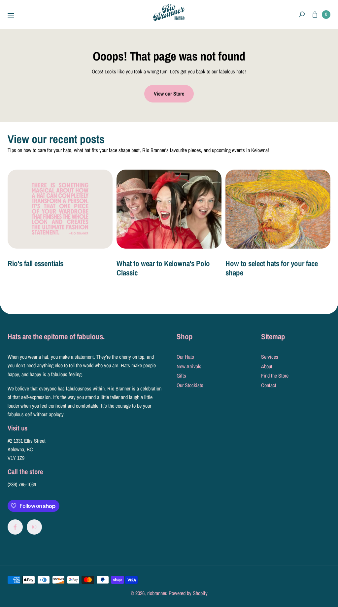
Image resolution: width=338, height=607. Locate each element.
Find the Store (274, 375)
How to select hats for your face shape (271, 268)
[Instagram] (34, 527)
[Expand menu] (11, 16)
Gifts (181, 375)
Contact (268, 385)
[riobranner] (169, 12)
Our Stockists (190, 385)
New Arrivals (189, 366)
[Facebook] (15, 527)
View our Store (169, 93)
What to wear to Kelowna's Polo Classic (163, 268)
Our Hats (185, 356)
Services (269, 356)
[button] (301, 14)
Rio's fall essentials (35, 263)
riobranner (156, 593)
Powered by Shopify (188, 593)
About (266, 366)
